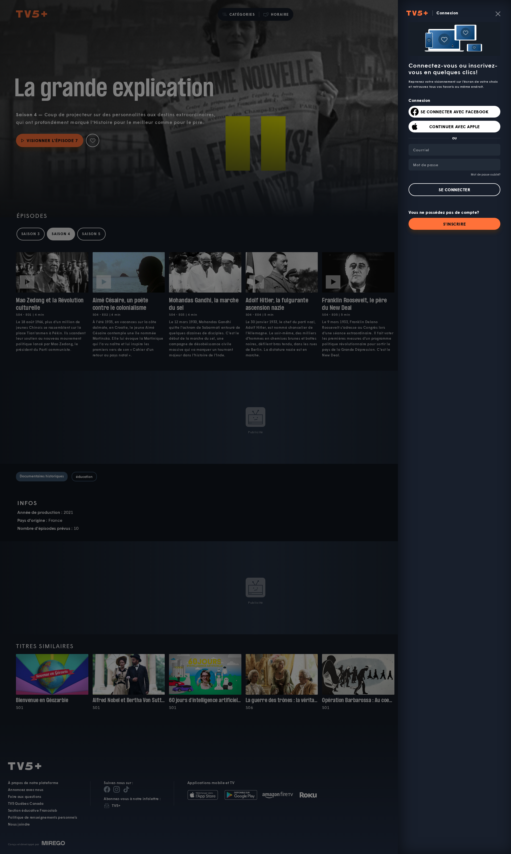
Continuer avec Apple (454, 126)
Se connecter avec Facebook (454, 111)
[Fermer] (498, 13)
